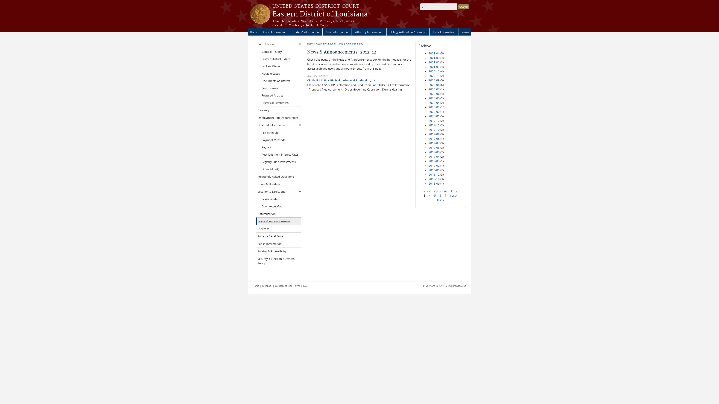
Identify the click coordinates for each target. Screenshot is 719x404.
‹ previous (440, 191)
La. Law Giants (271, 66)
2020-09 (434, 80)
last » (440, 200)
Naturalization (266, 214)
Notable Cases (271, 73)
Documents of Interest (276, 81)
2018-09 (434, 183)
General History (272, 51)
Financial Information (271, 125)
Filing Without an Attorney (408, 32)
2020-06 (434, 94)
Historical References (275, 103)
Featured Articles (272, 95)
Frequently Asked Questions (275, 176)
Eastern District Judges (276, 59)
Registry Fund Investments (279, 162)
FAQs (306, 285)
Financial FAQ (270, 169)
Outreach (263, 229)
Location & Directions (271, 191)
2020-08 (434, 85)
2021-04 (434, 53)
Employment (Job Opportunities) (278, 118)
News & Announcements (350, 43)
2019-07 (434, 143)
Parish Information (269, 244)
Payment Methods (273, 140)
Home (254, 32)
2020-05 (434, 98)
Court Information (274, 32)
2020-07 (434, 89)
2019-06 (434, 147)
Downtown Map (272, 206)
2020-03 (434, 107)
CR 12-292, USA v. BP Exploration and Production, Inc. (341, 80)
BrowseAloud (459, 285)
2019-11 (434, 125)
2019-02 (434, 165)
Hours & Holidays (268, 184)
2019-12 (434, 121)
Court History (266, 44)
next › (453, 195)
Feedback (267, 285)
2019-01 (434, 170)
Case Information (337, 32)
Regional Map (270, 199)
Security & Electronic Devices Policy (276, 261)
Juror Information (444, 32)
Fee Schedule (270, 132)
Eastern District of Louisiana (320, 14)
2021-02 (434, 62)
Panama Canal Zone (270, 236)
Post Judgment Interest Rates (280, 154)
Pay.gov (266, 147)
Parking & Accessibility (271, 251)
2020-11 (434, 76)
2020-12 (434, 71)
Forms (465, 32)
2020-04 (434, 103)
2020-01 (434, 116)
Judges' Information (306, 32)
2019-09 (434, 134)
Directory (263, 110)
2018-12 (434, 174)
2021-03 (434, 58)
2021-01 (434, 67)
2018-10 (434, 179)
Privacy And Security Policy (437, 285)
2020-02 (434, 112)
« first (427, 191)
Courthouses (270, 88)
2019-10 (434, 129)
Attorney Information (369, 32)
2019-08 (434, 138)
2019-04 (434, 156)
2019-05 (434, 152)
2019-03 (434, 161)
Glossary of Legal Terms (287, 285)
